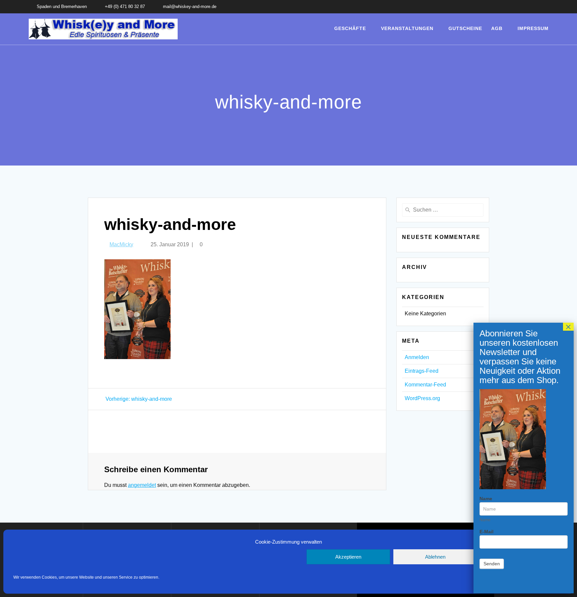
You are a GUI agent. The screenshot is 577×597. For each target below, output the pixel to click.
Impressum (533, 28)
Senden (492, 563)
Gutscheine (465, 28)
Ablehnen (435, 557)
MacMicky (121, 244)
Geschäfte (350, 28)
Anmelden (417, 357)
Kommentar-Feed (425, 384)
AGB (497, 28)
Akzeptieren (348, 557)
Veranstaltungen (407, 28)
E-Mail (486, 531)
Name (485, 498)
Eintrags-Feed (421, 371)
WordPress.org (422, 398)
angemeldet (142, 485)
